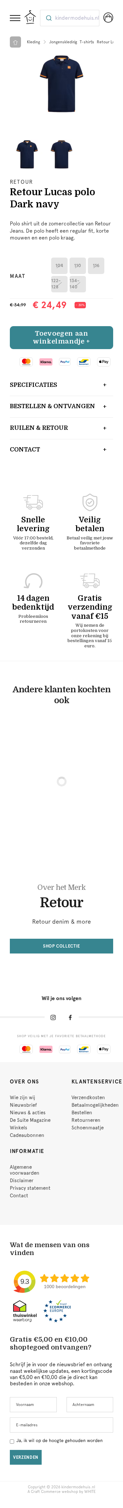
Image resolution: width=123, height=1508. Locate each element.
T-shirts (87, 42)
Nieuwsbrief (23, 1105)
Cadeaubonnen (27, 1135)
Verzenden (25, 1457)
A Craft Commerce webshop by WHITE (62, 1491)
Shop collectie (61, 946)
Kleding (33, 42)
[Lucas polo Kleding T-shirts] (61, 84)
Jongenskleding (63, 42)
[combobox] (69, 18)
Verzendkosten (88, 1097)
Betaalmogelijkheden (95, 1105)
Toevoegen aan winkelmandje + (61, 337)
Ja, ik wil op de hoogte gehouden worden (59, 1440)
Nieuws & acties (28, 1113)
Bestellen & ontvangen (52, 406)
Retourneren (86, 1120)
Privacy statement (30, 1188)
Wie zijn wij (22, 1097)
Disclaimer (21, 1180)
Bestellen (82, 1113)
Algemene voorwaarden (24, 1170)
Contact (25, 449)
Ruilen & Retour (39, 428)
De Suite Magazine (30, 1120)
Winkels (18, 1128)
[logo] (30, 17)
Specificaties (33, 385)
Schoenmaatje (88, 1128)
